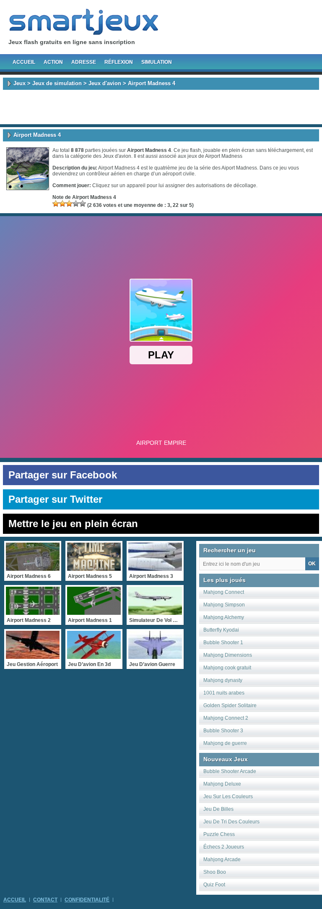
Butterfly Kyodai (221, 630)
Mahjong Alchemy (223, 617)
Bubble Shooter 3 (223, 731)
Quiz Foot (214, 885)
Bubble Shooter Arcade (229, 771)
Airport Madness (223, 156)
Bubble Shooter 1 (223, 642)
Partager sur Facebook (62, 475)
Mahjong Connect (223, 592)
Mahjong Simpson (224, 605)
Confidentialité (87, 900)
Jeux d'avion (104, 83)
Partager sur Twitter (55, 499)
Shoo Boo (214, 872)
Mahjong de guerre (225, 743)
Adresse (83, 62)
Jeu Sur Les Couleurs (228, 796)
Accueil (24, 62)
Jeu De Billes (218, 809)
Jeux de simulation (57, 83)
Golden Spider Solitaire (230, 705)
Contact (45, 900)
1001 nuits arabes (223, 693)
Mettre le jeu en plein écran (73, 523)
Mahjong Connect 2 (225, 718)
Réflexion (118, 62)
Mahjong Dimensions (227, 655)
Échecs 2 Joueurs (223, 847)
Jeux (19, 83)
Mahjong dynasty (222, 680)
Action (53, 62)
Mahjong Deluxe (222, 784)
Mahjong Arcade (222, 859)
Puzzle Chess (219, 834)
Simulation (156, 62)
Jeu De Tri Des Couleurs (231, 822)
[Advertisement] (161, 107)
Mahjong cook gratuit (227, 668)
